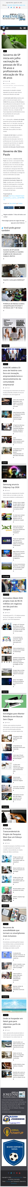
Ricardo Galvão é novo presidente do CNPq (18, 889)
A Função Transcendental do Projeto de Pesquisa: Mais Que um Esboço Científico (12, 834)
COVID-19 (13, 83)
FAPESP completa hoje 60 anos (19, 897)
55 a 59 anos (7, 83)
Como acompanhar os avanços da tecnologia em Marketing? (18, 649)
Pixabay (20, 203)
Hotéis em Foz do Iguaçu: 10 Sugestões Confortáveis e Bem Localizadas (18, 1055)
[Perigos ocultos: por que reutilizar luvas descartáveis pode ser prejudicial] (7, 860)
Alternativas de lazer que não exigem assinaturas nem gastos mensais (18, 797)
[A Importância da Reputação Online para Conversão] (7, 748)
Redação (6, 81)
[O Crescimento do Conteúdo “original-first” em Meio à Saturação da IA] (7, 640)
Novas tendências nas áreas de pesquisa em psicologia (18, 869)
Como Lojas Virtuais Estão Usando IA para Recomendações (18, 756)
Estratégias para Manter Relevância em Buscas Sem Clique (13, 716)
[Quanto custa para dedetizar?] (14, 265)
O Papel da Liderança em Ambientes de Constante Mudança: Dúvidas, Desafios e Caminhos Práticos (18, 428)
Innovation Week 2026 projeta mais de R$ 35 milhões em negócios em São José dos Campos (13, 604)
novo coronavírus (7, 87)
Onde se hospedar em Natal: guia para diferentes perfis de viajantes (13, 1022)
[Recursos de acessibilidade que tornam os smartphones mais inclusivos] (14, 915)
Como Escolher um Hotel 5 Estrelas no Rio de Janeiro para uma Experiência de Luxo (19, 1044)
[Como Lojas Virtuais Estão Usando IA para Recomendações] (7, 757)
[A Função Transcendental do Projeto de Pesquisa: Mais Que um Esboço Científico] (14, 816)
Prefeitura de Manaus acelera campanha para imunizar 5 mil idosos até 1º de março (13, 306)
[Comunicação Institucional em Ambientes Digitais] (7, 779)
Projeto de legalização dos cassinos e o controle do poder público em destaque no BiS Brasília (18, 542)
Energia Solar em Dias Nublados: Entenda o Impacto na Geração (18, 672)
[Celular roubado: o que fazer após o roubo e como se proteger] (7, 966)
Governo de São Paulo (19, 85)
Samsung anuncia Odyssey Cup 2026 (11, 486)
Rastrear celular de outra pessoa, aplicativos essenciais (18, 987)
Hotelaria (6, 1015)
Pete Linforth (12, 203)
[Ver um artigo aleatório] (24, 28)
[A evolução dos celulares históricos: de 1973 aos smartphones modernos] (7, 956)
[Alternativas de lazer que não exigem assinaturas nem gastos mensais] (7, 798)
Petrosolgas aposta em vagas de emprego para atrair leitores (13, 222)
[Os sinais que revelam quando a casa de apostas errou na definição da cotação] (7, 518)
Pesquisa (5, 825)
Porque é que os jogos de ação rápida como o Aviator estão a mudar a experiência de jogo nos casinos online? (19, 506)
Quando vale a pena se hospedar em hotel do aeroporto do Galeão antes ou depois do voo (19, 1074)
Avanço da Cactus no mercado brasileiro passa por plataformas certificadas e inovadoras (19, 529)
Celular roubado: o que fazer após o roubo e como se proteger (19, 965)
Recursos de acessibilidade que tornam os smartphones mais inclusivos (14, 931)
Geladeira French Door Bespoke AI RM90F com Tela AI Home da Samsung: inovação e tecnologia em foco (19, 661)
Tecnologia (6, 594)
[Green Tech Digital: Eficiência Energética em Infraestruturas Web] (7, 683)
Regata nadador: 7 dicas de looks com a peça (15, 216)
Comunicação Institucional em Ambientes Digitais (18, 778)
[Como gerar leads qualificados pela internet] (7, 739)
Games (5, 481)
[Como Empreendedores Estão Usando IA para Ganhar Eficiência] (7, 441)
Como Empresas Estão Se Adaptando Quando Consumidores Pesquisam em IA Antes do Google (19, 416)
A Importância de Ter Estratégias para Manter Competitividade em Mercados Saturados (18, 452)
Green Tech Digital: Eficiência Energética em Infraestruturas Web (18, 682)
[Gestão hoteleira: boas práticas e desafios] (7, 1065)
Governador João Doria (8, 85)
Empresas (5, 364)
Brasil (5, 51)
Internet (5, 710)
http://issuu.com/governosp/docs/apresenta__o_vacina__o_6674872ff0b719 (13, 198)
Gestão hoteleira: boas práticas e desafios (19, 1065)
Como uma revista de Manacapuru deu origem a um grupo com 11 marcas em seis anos (18, 403)
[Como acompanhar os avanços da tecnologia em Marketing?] (7, 650)
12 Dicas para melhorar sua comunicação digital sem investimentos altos (18, 768)
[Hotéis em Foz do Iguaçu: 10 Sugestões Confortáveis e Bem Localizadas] (7, 1056)
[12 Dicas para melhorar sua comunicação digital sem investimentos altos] (7, 768)
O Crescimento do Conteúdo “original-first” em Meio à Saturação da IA (18, 639)
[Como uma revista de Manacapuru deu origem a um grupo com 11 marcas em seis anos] (7, 404)
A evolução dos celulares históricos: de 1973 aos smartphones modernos (19, 955)
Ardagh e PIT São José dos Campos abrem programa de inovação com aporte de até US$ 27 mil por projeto (19, 628)
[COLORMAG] (14, 1092)
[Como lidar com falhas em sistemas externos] (7, 788)
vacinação (14, 87)
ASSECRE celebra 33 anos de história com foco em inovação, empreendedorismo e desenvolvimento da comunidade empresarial (12, 376)
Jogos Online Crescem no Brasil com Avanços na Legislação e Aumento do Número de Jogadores (19, 555)
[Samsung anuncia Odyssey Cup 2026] (14, 472)
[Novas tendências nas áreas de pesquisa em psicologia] (7, 870)
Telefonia (6, 924)
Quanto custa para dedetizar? (14, 280)
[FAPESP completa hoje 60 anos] (7, 898)
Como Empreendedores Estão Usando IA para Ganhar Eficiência (18, 440)
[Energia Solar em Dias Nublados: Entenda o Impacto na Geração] (7, 673)
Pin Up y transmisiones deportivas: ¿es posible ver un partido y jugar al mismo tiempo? (19, 566)
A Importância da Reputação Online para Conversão (19, 747)
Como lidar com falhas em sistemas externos (19, 787)
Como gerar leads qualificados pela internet (17, 738)
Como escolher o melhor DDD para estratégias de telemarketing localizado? (17, 977)
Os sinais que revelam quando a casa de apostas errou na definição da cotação (19, 517)
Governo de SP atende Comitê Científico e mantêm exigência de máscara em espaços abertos (13, 253)
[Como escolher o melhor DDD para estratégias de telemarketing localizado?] (7, 978)
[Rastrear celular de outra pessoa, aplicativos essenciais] (7, 988)
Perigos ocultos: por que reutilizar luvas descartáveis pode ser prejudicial (18, 859)
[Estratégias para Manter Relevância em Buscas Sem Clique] (14, 701)
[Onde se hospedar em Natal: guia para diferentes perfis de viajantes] (14, 1006)
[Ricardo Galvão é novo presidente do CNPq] (7, 890)
